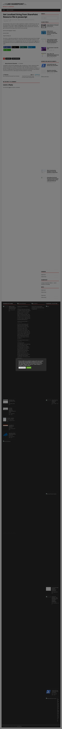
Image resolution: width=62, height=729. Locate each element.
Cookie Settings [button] (22, 367)
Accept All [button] (29, 367)
